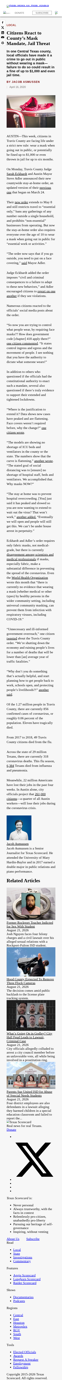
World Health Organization (30, 577)
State (16, 1253)
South (17, 1334)
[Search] (57, 13)
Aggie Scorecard (24, 1275)
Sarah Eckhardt (17, 174)
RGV (16, 1330)
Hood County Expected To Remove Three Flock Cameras (30, 981)
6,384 (10, 765)
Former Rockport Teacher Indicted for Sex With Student (30, 924)
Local (11, 25)
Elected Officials (24, 1352)
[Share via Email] (2, 37)
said (24, 263)
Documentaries (23, 1297)
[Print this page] (2, 42)
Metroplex (20, 1326)
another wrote (43, 461)
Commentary (22, 1261)
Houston (18, 1322)
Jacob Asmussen (26, 82)
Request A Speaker (25, 1359)
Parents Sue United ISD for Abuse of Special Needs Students (29, 1093)
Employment (22, 1363)
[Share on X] (2, 27)
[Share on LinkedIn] (2, 32)
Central (18, 1315)
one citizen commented (22, 343)
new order (21, 202)
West (16, 1338)
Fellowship (20, 1367)
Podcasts (19, 1301)
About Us (13, 1239)
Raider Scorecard (24, 1283)
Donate (19, 13)
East (16, 1319)
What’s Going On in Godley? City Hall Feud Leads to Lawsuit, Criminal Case (29, 1037)
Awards (18, 1356)
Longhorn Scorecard (27, 1279)
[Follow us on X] (34, 1179)
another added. (26, 517)
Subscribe (42, 13)
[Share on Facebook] (2, 22)
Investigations (22, 1257)
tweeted (12, 638)
